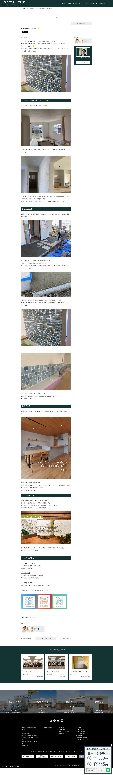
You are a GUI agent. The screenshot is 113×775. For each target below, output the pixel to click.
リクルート (51, 751)
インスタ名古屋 (25, 573)
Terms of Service (13, 766)
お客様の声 (62, 729)
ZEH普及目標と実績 (81, 737)
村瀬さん (31, 41)
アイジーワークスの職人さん (47, 201)
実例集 (75, 3)
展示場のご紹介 (26, 733)
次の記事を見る (64, 638)
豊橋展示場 (25, 745)
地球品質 (63, 3)
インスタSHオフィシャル (28, 563)
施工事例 (61, 727)
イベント (81, 3)
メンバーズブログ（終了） (83, 739)
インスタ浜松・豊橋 (27, 583)
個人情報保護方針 (39, 751)
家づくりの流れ (80, 731)
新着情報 (61, 733)
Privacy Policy (5, 766)
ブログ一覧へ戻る (81, 23)
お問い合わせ (63, 751)
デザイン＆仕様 (90, 3)
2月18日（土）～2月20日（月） (44, 411)
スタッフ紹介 (83, 62)
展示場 (69, 3)
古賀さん (31, 485)
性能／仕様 (79, 735)
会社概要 (78, 727)
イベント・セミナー (64, 731)
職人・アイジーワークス (28, 618)
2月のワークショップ (31, 500)
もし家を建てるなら (101, 3)
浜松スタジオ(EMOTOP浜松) (29, 735)
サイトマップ (75, 751)
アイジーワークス (81, 733)
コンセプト (25, 729)
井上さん (51, 43)
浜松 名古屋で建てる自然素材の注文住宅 (74, 765)
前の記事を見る (27, 638)
